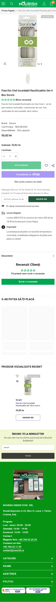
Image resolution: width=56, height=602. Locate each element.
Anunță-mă (41, 199)
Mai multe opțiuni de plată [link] (28, 181)
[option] (28, 40)
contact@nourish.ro (13, 550)
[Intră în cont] (44, 3)
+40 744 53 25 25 (28, 539)
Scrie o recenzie (28, 281)
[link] (14, 347)
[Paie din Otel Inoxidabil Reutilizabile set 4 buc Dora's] (28, 385)
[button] (8, 99)
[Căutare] (12, 4)
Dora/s (12, 123)
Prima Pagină (7, 11)
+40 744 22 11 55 (12, 546)
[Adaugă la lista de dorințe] (46, 165)
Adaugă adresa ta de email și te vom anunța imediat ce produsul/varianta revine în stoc (25, 191)
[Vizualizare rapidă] (17, 381)
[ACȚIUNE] (52, 165)
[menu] (3, 3)
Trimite (28, 456)
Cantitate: (6, 150)
